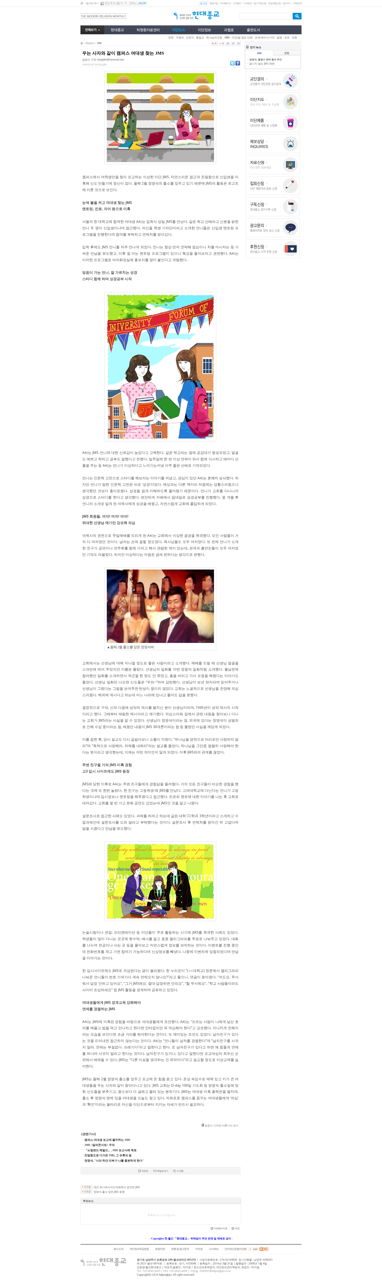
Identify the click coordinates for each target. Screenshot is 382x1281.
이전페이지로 (220, 1228)
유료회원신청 (274, 3)
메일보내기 (162, 1171)
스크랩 (180, 1171)
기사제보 (247, 3)
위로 (237, 1228)
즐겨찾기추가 (92, 3)
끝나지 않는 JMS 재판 (262, 63)
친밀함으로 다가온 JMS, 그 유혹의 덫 (108, 1155)
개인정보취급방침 (139, 1248)
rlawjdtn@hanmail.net (110, 59)
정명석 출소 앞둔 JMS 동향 (109, 1192)
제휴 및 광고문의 (180, 1248)
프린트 (145, 1171)
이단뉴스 (89, 43)
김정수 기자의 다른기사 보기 (222, 1125)
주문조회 (297, 3)
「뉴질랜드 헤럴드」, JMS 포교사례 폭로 (110, 1150)
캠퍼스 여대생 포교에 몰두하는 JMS (107, 1139)
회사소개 (118, 1248)
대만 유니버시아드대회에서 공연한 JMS (117, 1187)
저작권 (198, 1248)
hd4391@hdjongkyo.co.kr (215, 1271)
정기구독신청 (260, 3)
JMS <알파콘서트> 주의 (99, 1145)
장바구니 (287, 3)
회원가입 (214, 3)
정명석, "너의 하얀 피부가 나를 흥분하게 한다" (114, 1160)
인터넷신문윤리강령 (235, 1248)
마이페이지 (225, 3)
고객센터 (237, 3)
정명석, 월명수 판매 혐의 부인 (265, 59)
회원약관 (160, 1248)
